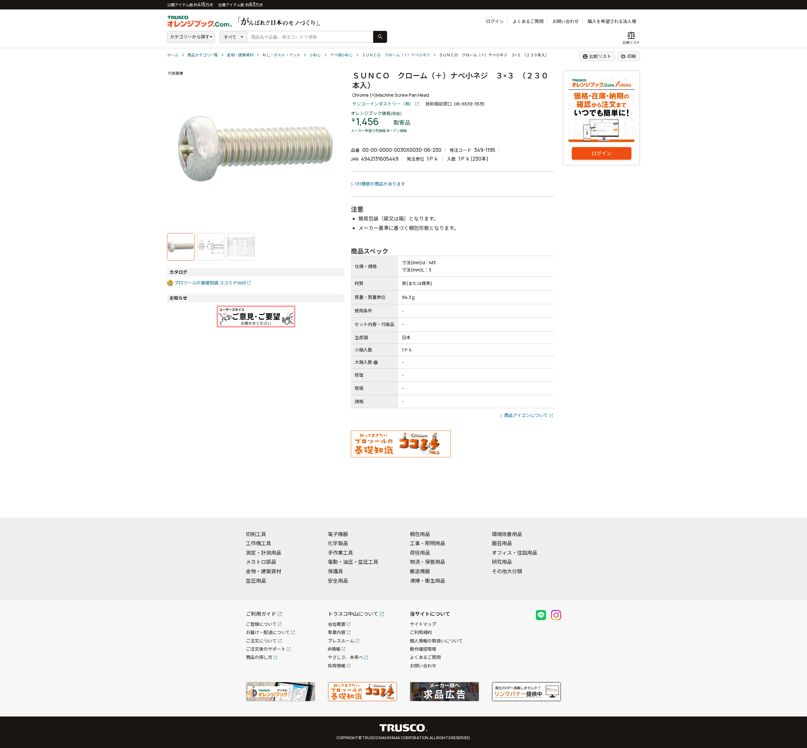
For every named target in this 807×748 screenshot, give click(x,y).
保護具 (335, 571)
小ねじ (315, 55)
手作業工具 (340, 552)
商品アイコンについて (526, 415)
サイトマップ (423, 624)
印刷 (628, 56)
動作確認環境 (423, 649)
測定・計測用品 (263, 552)
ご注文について (261, 641)
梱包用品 (420, 534)
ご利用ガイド (261, 613)
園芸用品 (502, 543)
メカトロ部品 (261, 561)
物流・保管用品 (427, 561)
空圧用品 (256, 580)
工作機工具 (258, 543)
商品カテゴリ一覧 (203, 55)
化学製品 (338, 543)
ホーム (172, 55)
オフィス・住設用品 (514, 552)
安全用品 (338, 580)
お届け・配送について (268, 632)
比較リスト (597, 56)
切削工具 (256, 534)
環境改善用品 (507, 534)
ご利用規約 (421, 632)
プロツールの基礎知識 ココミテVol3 (210, 283)
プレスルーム (341, 641)
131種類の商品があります (380, 184)
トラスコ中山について (353, 613)
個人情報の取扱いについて (436, 641)
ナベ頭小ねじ (341, 55)
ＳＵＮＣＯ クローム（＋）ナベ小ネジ (396, 55)
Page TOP (791, 505)
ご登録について (261, 624)
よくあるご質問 (528, 21)
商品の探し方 (259, 657)
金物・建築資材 (240, 55)
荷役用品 (420, 552)
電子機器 (338, 534)
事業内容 (336, 632)
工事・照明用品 (427, 543)
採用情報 (336, 666)
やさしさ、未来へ (345, 657)
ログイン (495, 21)
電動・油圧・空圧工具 (353, 561)
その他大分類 (507, 571)
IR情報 (334, 649)
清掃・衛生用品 (427, 580)
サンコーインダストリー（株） (383, 104)
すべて (230, 37)
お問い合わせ (565, 21)
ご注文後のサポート (266, 649)
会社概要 (336, 624)
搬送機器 (420, 571)
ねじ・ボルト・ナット (281, 55)
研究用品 (502, 561)
